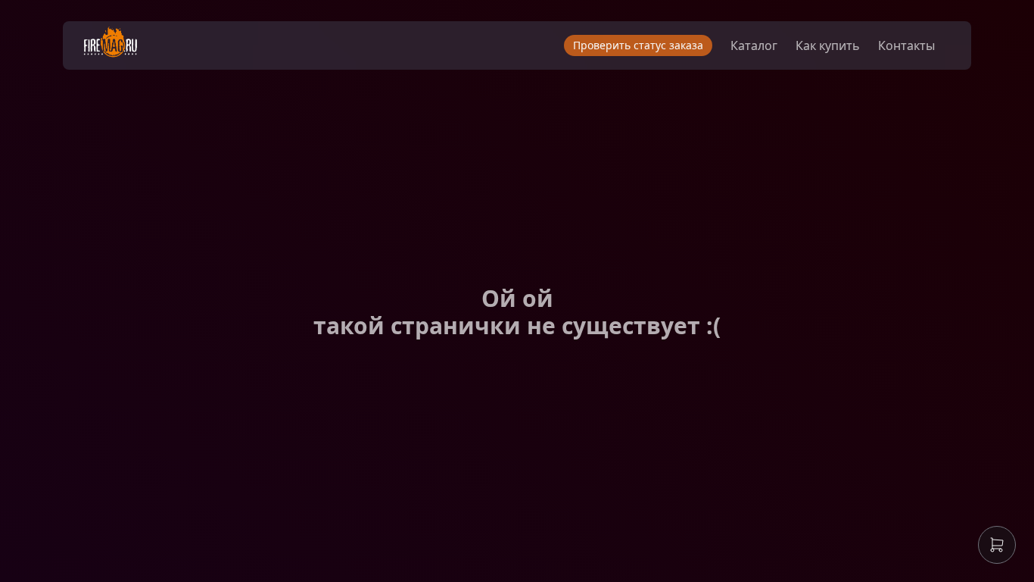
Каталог (753, 45)
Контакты (906, 45)
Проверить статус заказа (638, 45)
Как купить (828, 45)
